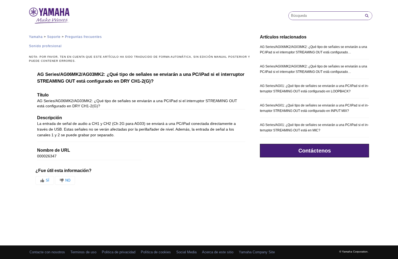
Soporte (54, 37)
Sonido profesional (45, 46)
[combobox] (325, 16)
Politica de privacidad (118, 252)
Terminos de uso (83, 252)
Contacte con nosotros (47, 252)
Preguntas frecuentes (83, 37)
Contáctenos (314, 151)
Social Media (186, 252)
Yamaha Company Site (257, 252)
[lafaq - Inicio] (49, 16)
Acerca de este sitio (217, 252)
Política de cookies (156, 252)
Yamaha (36, 37)
